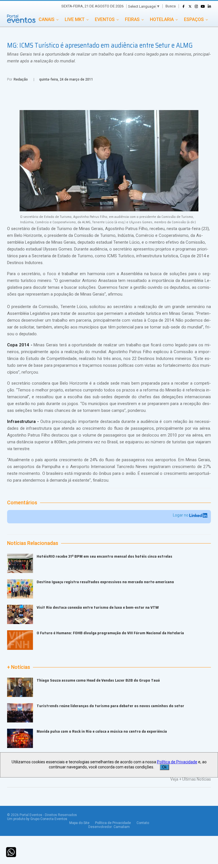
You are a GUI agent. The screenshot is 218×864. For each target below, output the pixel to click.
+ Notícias (18, 667)
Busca (170, 6)
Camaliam (122, 827)
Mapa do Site (79, 823)
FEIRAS (132, 19)
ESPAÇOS (194, 19)
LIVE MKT (75, 19)
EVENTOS (105, 19)
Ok (164, 767)
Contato (143, 823)
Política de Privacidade (113, 823)
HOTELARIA (162, 19)
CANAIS (46, 19)
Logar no (181, 515)
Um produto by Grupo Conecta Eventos (37, 819)
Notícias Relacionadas (32, 543)
